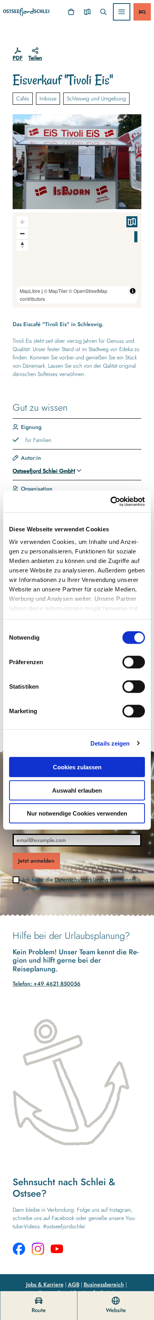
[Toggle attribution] (132, 291)
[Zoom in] (22, 222)
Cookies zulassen (77, 767)
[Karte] (87, 12)
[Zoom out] (22, 233)
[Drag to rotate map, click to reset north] (22, 245)
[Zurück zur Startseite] (26, 12)
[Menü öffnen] (121, 12)
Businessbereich (104, 1284)
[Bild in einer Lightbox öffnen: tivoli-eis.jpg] (77, 162)
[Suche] (103, 12)
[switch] (133, 662)
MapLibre (30, 290)
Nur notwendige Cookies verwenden (77, 813)
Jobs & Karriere (45, 1284)
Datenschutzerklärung (81, 880)
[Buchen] (142, 12)
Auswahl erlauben (77, 790)
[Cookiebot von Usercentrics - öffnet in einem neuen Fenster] (111, 501)
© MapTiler (56, 290)
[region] (77, 260)
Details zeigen (110, 743)
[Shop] (71, 12)
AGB (73, 1284)
